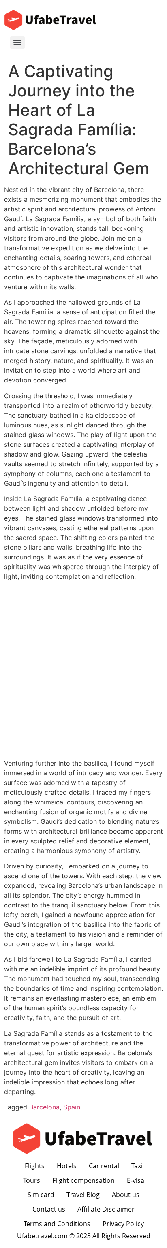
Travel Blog (83, 1194)
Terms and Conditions (57, 1223)
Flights (35, 1165)
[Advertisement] (83, 670)
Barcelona (44, 1107)
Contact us (48, 1209)
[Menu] (17, 42)
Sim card (41, 1194)
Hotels (67, 1165)
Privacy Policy (123, 1223)
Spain (71, 1107)
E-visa (135, 1180)
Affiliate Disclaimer (106, 1209)
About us (125, 1194)
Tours (31, 1180)
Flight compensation (83, 1180)
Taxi (137, 1165)
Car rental (104, 1165)
